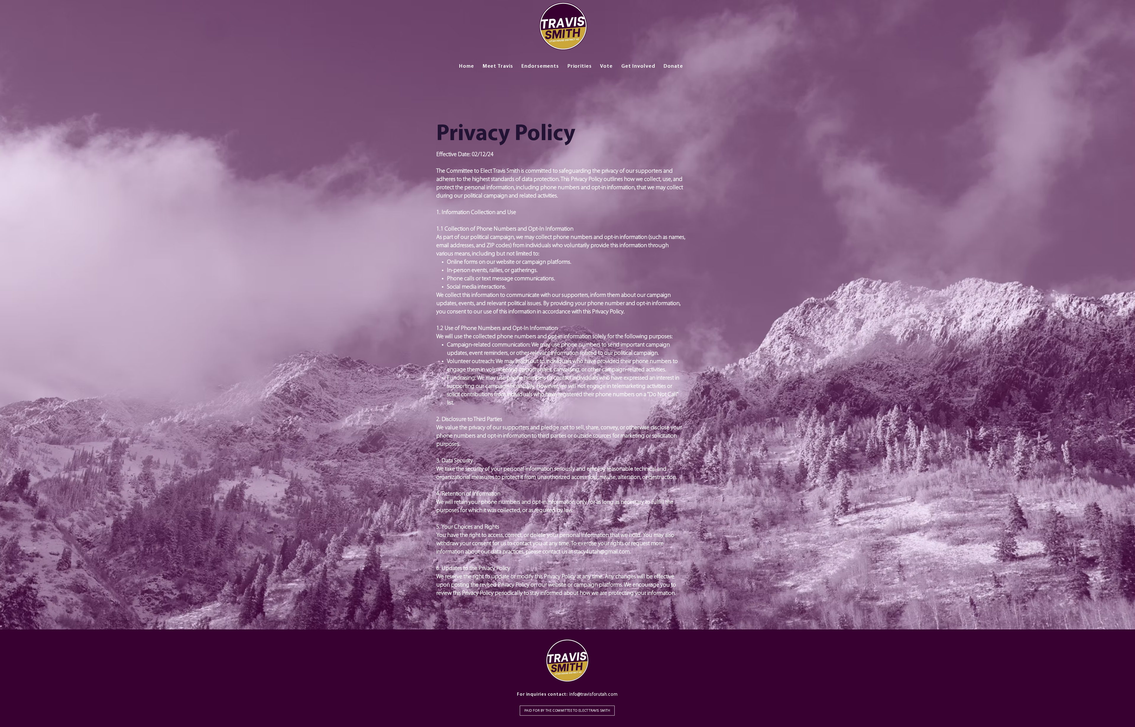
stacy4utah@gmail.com (602, 552)
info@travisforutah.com (593, 694)
